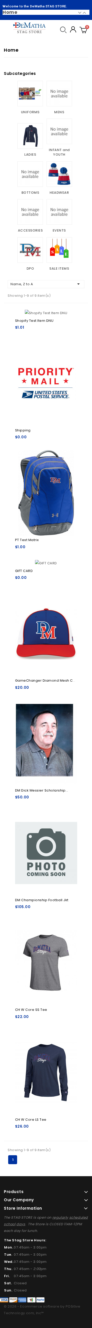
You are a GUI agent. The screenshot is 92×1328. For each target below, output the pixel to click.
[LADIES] (30, 136)
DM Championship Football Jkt (41, 900)
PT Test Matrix (27, 539)
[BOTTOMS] (30, 174)
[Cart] (83, 29)
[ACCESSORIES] (30, 212)
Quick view (70, 355)
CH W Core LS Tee (31, 1119)
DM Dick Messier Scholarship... (41, 790)
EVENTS (59, 230)
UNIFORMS (30, 112)
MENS (59, 112)
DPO (30, 268)
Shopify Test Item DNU (34, 320)
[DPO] (30, 250)
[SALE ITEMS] (59, 250)
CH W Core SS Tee (31, 1009)
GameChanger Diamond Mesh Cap (46, 680)
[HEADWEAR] (59, 174)
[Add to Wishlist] (70, 315)
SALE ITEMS (59, 268)
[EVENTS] (59, 212)
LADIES (30, 154)
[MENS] (59, 93)
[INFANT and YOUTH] (59, 131)
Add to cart (45, 379)
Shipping (23, 430)
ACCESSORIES (30, 230)
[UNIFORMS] (30, 93)
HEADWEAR (59, 192)
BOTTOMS (30, 192)
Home (10, 12)
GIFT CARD (24, 570)
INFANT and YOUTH (59, 152)
